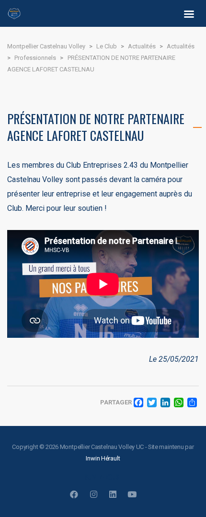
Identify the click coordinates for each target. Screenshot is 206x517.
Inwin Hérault (103, 458)
